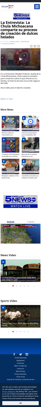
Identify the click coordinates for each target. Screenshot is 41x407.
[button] (20, 59)
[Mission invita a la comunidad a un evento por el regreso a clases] (10, 123)
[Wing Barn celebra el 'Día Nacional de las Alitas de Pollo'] (10, 166)
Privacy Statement (20, 374)
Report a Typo (7, 99)
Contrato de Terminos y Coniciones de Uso (20, 379)
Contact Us (20, 369)
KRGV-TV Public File (20, 366)
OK (20, 403)
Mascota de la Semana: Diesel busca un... (29, 155)
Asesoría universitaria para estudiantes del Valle (29, 135)
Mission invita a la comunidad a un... (8, 134)
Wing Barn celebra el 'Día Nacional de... (10, 177)
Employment (21, 360)
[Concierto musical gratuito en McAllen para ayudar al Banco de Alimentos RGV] (10, 145)
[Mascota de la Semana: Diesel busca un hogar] (30, 145)
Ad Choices (20, 363)
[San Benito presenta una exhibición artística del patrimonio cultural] (30, 166)
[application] (20, 59)
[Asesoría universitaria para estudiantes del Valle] (30, 123)
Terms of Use (20, 377)
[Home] (15, 7)
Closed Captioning (20, 358)
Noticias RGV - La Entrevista (19, 41)
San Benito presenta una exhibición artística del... (30, 177)
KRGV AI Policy (20, 371)
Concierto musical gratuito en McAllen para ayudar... (10, 155)
